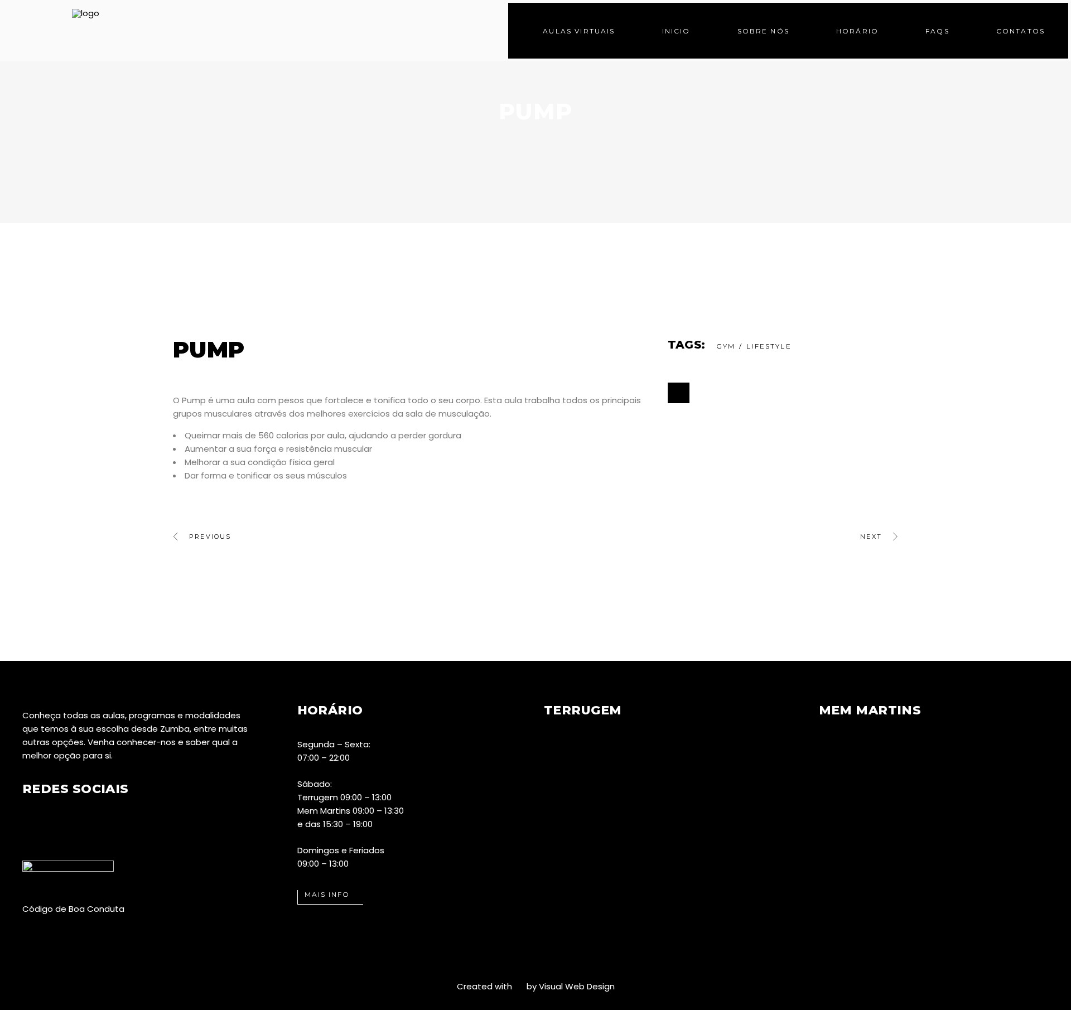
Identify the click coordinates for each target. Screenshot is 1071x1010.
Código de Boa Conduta (73, 909)
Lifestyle (768, 346)
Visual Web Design (577, 986)
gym (725, 346)
